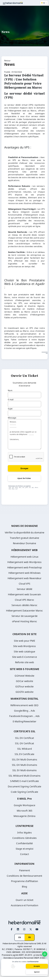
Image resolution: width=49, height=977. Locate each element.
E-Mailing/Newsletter (24, 721)
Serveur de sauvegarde (24, 616)
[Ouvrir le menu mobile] (4, 3)
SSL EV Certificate (24, 754)
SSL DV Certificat (24, 738)
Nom (10, 390)
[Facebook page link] (12, 929)
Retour (7, 60)
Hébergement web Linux (24, 556)
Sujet (10, 408)
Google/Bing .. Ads (24, 710)
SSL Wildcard (24, 748)
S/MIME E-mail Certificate (24, 781)
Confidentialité (24, 843)
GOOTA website (24, 691)
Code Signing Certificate (24, 791)
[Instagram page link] (24, 929)
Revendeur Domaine (24, 543)
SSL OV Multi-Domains (24, 765)
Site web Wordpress (24, 646)
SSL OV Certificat (24, 743)
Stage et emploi (24, 848)
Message (12, 417)
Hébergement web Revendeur (25, 578)
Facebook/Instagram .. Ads (24, 716)
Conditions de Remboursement (24, 875)
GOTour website (24, 686)
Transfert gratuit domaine (24, 538)
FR (29, 937)
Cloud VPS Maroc (24, 599)
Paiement (24, 870)
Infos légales (24, 832)
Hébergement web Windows (24, 572)
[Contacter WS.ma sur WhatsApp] (45, 954)
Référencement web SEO (24, 705)
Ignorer (37, 972)
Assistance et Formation (24, 905)
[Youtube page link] (37, 929)
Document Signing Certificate (24, 786)
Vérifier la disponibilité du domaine (24, 532)
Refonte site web (24, 662)
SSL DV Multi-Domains (24, 759)
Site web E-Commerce (24, 657)
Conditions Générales (24, 838)
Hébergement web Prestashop (24, 567)
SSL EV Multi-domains (24, 770)
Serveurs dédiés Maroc (24, 605)
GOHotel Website (24, 675)
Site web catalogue (24, 651)
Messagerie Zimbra (24, 816)
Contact (24, 854)
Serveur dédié (24, 589)
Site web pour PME (24, 640)
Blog (24, 886)
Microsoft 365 (24, 810)
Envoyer (24, 468)
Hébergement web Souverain (24, 594)
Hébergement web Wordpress (24, 562)
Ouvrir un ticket (24, 900)
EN (19, 937)
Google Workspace (24, 805)
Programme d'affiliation (24, 881)
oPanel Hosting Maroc (24, 621)
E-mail (11, 399)
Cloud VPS (24, 583)
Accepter (37, 966)
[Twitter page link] (31, 929)
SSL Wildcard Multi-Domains (25, 775)
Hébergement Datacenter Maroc (24, 610)
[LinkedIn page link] (18, 929)
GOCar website (24, 681)
